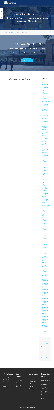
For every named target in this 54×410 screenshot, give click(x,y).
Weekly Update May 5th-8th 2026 (45, 126)
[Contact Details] (1, 14)
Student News (43, 349)
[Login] (1, 9)
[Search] (1, 11)
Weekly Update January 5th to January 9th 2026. (45, 199)
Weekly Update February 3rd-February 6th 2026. (45, 172)
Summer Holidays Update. (44, 330)
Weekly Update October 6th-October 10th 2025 (45, 265)
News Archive (43, 357)
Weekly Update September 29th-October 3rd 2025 (45, 273)
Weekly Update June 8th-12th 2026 (45, 100)
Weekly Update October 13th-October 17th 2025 (45, 257)
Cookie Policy (33, 381)
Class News (43, 346)
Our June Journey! (45, 380)
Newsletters (43, 354)
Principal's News (44, 343)
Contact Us (27, 60)
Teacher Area (33, 377)
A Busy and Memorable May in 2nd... (45, 393)
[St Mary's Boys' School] (9, 3)
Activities (32, 379)
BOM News (43, 352)
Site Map (32, 391)
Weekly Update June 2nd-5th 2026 (45, 104)
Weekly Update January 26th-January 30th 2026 (45, 179)
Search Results (33, 390)
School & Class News (27, 14)
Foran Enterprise (31, 407)
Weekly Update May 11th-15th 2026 (45, 121)
